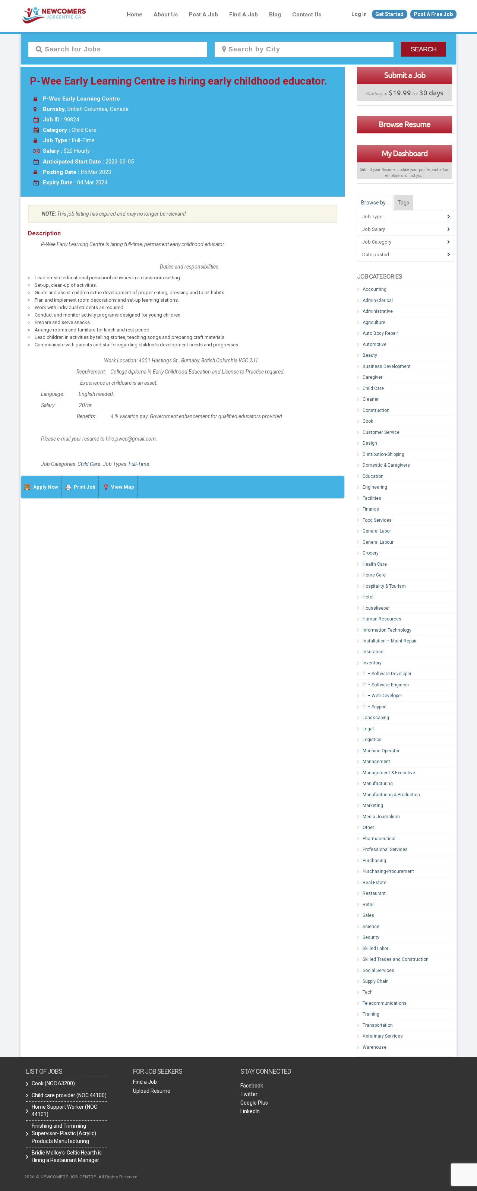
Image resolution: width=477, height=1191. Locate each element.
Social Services (378, 970)
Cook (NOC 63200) (53, 1083)
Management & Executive (389, 772)
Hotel (368, 597)
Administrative (378, 311)
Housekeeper (376, 608)
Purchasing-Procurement (388, 871)
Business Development (387, 366)
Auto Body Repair (380, 333)
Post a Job (203, 14)
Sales (368, 915)
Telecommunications (385, 1003)
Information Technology (387, 630)
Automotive (374, 344)
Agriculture (374, 322)
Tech (368, 992)
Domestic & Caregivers (386, 465)
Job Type (372, 216)
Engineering (375, 487)
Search (423, 49)
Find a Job (243, 14)
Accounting (374, 289)
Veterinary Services (383, 1036)
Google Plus (254, 1103)
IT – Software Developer (387, 673)
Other (368, 827)
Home (134, 14)
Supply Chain (376, 981)
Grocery (371, 553)
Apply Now (45, 487)
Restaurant (374, 893)
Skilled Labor (375, 948)
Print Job (84, 487)
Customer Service (381, 432)
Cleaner (371, 399)
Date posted (375, 254)
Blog (275, 14)
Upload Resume (151, 1091)
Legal (368, 728)
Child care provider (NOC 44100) (69, 1095)
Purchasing (374, 860)
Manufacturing (378, 783)
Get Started (389, 14)
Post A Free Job (433, 14)
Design (370, 443)
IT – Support (375, 706)
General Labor (377, 531)
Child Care (89, 464)
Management (376, 761)
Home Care (374, 575)
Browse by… (375, 203)
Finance (371, 509)
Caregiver (372, 377)
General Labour (378, 542)
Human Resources (382, 619)
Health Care (375, 564)
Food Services (377, 520)
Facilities (372, 498)
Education (373, 476)
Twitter (249, 1094)
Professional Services (385, 849)
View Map (122, 487)
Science (371, 926)
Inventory (372, 663)
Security (371, 937)
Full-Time (139, 464)
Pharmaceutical (379, 838)
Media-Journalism (381, 816)
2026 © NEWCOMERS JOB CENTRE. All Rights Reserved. (81, 1176)
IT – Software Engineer (386, 684)
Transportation (378, 1025)
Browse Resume (404, 124)
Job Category (376, 242)
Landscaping (376, 717)
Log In (359, 14)
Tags (403, 203)
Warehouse (374, 1047)
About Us (166, 14)
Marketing (373, 805)
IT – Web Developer (382, 695)
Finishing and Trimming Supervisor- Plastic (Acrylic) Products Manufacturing (64, 1133)
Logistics (372, 739)
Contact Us (306, 14)
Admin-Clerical (378, 300)
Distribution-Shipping (383, 454)
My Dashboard (404, 153)
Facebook (251, 1086)
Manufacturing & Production (391, 794)
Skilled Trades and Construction (396, 959)
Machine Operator (381, 750)
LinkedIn (250, 1111)
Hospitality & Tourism (384, 586)
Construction (376, 410)
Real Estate (374, 882)
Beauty (370, 355)
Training (371, 1014)
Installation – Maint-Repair (390, 641)
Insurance (373, 651)
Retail (369, 904)
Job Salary (373, 229)
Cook (368, 421)
